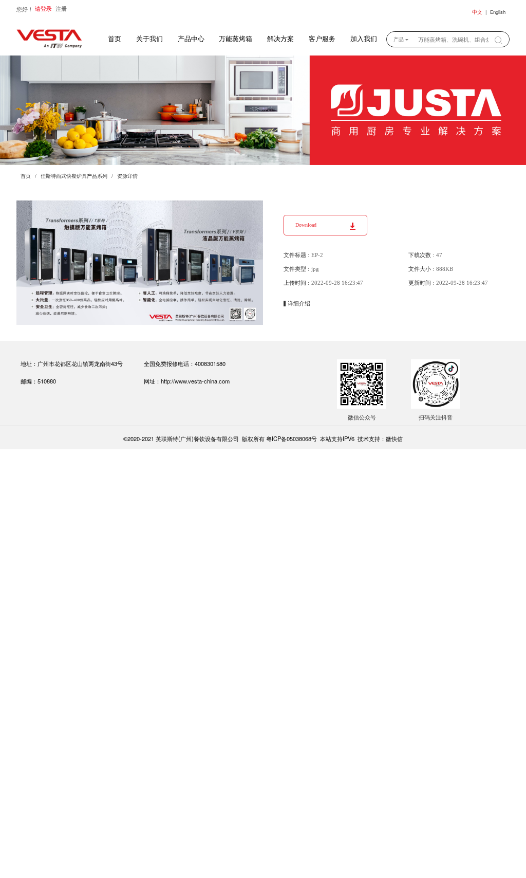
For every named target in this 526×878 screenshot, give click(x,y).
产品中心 (191, 39)
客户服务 (322, 39)
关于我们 (149, 39)
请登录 (43, 9)
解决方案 (280, 39)
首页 (114, 39)
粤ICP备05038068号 (291, 438)
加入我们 (363, 39)
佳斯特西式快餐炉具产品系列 (74, 176)
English (497, 11)
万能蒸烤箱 (235, 39)
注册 (61, 9)
